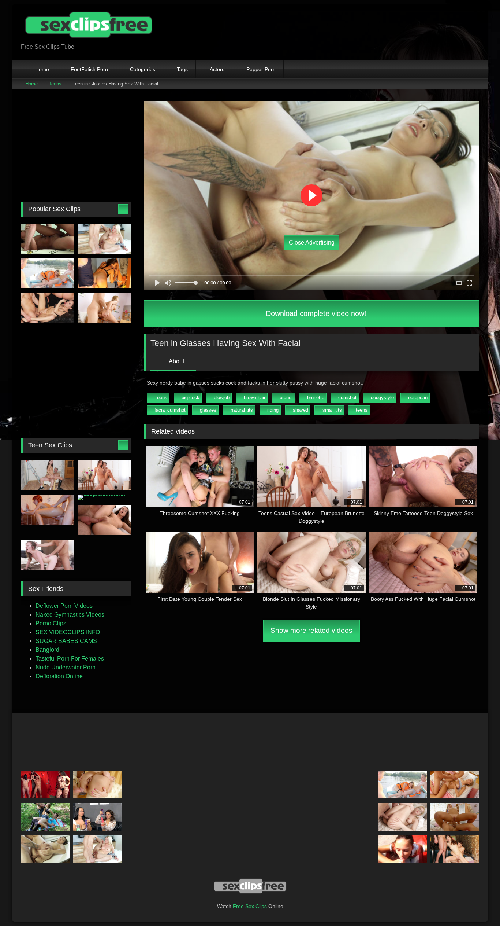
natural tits (242, 410)
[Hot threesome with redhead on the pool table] (104, 497)
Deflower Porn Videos (64, 606)
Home (42, 69)
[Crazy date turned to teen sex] (47, 555)
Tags (182, 69)
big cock (190, 397)
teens (361, 410)
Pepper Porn (261, 69)
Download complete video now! (315, 313)
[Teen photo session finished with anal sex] (104, 520)
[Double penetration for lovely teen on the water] (47, 273)
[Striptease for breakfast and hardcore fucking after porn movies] (47, 239)
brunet (286, 397)
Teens (55, 84)
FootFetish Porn (89, 69)
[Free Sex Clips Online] (87, 26)
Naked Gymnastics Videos (70, 614)
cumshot (347, 397)
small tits (332, 410)
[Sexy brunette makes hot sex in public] (104, 273)
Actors (217, 69)
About (176, 361)
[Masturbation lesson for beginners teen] (97, 817)
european (418, 397)
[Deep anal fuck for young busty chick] (104, 308)
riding (273, 410)
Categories (142, 69)
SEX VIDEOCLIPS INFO (68, 632)
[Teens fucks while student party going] (47, 510)
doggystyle (382, 397)
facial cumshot (170, 410)
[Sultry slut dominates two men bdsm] (45, 784)
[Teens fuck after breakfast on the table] (104, 239)
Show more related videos (311, 630)
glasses (208, 410)
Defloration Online (59, 676)
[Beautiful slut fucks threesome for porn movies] (47, 308)
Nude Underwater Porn (66, 667)
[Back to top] (478, 904)
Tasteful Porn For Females (70, 658)
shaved (300, 410)
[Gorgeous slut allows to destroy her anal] (454, 784)
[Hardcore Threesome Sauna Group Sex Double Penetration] (454, 849)
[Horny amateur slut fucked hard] (97, 784)
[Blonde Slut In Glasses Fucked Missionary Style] (402, 817)
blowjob (222, 397)
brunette (315, 397)
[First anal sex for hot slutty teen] (454, 817)
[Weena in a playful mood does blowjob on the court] (402, 849)
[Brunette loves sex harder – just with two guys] (47, 475)
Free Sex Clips (250, 906)
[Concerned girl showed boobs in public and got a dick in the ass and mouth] (45, 817)
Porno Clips (51, 623)
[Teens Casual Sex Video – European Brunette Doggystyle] (104, 475)
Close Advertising (312, 242)
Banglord (47, 650)
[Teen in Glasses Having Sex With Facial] (45, 849)
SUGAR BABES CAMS (66, 641)
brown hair (254, 397)
